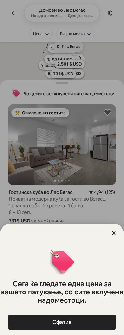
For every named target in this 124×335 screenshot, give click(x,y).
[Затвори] (113, 232)
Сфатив (62, 322)
